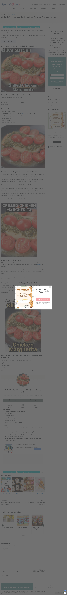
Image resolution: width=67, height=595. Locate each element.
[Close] (50, 287)
